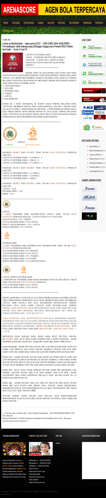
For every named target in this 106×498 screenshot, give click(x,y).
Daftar (51, 23)
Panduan (87, 23)
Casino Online (94, 155)
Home (5, 23)
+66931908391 (45, 460)
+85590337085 (45, 463)
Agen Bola (93, 146)
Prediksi (99, 23)
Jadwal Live (8, 30)
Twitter (57, 443)
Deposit (61, 23)
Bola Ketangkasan (96, 151)
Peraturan (29, 23)
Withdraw (74, 23)
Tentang (16, 23)
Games (41, 23)
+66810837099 (43, 466)
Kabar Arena (94, 159)
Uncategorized (94, 171)
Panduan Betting (95, 163)
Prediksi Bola (94, 167)
